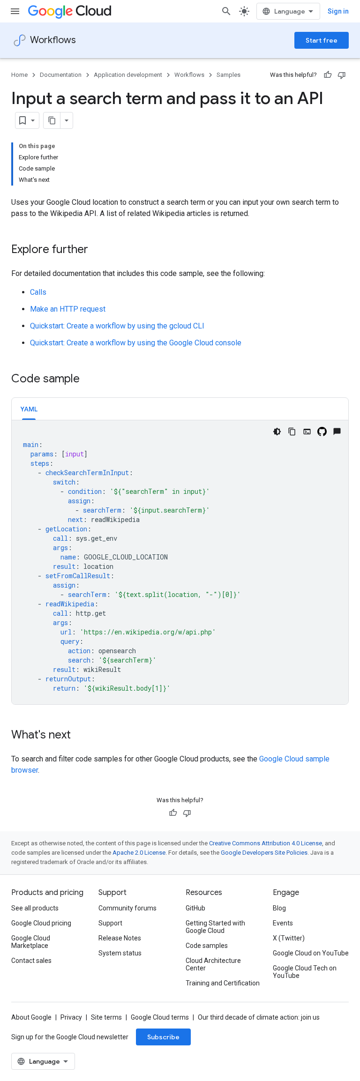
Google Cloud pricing (41, 923)
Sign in (338, 11)
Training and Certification (223, 983)
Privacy (71, 1017)
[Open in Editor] (307, 431)
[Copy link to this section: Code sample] (89, 379)
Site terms (106, 1017)
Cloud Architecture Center (213, 964)
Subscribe (163, 1037)
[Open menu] (15, 11)
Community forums (127, 908)
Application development (128, 74)
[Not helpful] (342, 75)
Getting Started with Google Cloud (215, 926)
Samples (228, 74)
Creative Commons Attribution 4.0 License (265, 843)
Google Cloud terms (160, 1017)
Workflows (53, 40)
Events (283, 923)
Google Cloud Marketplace (30, 941)
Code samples (207, 945)
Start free (322, 40)
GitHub (195, 908)
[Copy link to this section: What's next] (80, 735)
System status (120, 953)
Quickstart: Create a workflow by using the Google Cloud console (135, 342)
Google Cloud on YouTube (311, 953)
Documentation (61, 74)
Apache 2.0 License (138, 852)
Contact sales (31, 960)
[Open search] (226, 11)
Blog (279, 908)
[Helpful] (328, 75)
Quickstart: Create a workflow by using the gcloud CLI (117, 325)
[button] (29, 409)
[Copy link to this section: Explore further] (97, 250)
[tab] (29, 409)
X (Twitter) (289, 938)
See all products (35, 908)
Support (110, 923)
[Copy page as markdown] (52, 120)
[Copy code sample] (292, 431)
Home (19, 74)
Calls (38, 292)
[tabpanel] (180, 562)
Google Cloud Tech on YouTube (305, 971)
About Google (31, 1017)
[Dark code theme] (277, 431)
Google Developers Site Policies (264, 852)
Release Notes (119, 938)
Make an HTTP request (67, 309)
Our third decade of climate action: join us (259, 1017)
